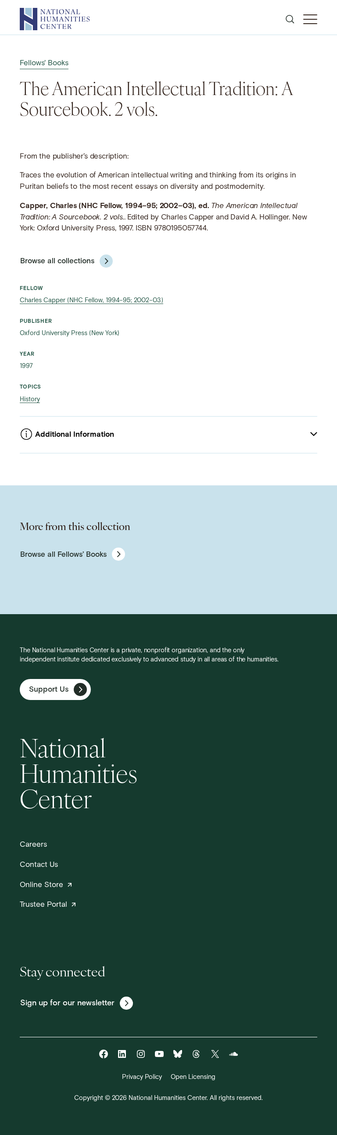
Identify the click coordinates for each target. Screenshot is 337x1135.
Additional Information (74, 434)
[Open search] (290, 19)
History (30, 399)
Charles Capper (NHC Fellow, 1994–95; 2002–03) (91, 300)
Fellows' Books (44, 63)
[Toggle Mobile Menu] (310, 19)
